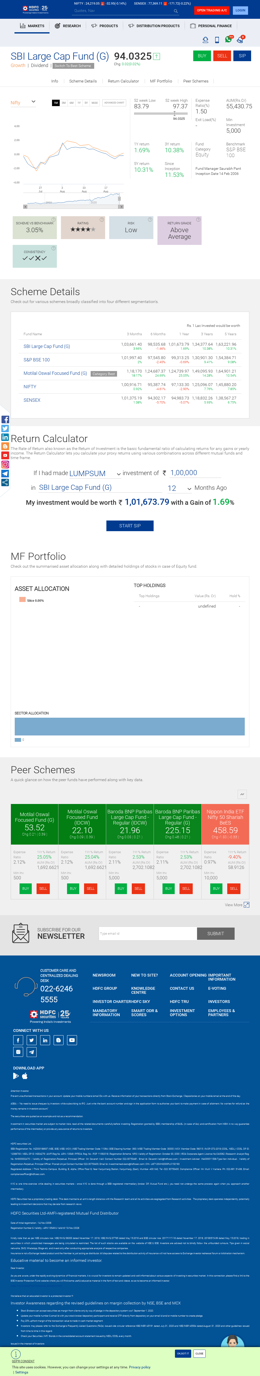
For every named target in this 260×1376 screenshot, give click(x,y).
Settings (21, 1372)
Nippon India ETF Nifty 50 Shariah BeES (225, 817)
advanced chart (114, 103)
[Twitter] (32, 1040)
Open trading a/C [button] (212, 10)
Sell (222, 55)
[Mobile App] (217, 40)
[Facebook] (18, 1040)
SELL (43, 888)
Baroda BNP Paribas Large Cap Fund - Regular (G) (177, 817)
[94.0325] (174, 113)
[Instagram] (18, 1052)
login (240, 10)
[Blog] (59, 1040)
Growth (18, 65)
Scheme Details (83, 81)
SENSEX (32, 400)
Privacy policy (140, 1367)
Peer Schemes (195, 81)
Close (199, 1353)
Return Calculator (123, 81)
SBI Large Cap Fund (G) (47, 346)
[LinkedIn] (45, 1040)
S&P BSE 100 (37, 359)
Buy (202, 55)
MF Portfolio (161, 81)
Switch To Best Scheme (73, 66)
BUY (25, 888)
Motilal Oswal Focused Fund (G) (55, 373)
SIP (242, 55)
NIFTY (30, 386)
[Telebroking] (205, 40)
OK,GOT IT (183, 1353)
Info (54, 81)
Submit (215, 933)
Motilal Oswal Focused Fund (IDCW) (82, 817)
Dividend (39, 65)
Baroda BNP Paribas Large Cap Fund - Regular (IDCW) (129, 817)
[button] (23, 102)
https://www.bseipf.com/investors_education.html (36, 1286)
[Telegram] (32, 1052)
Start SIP (130, 525)
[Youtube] (72, 1040)
